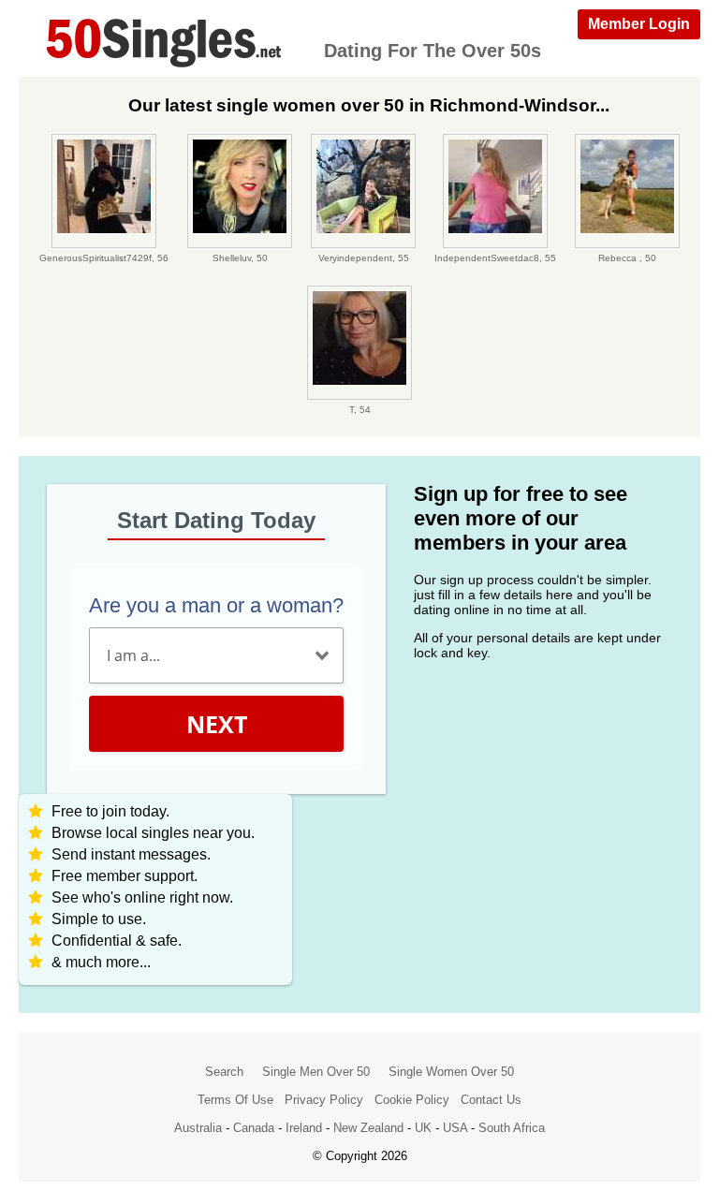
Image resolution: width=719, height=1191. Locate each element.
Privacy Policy (324, 1100)
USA (455, 1128)
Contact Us (491, 1100)
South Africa (511, 1128)
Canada (253, 1128)
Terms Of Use (235, 1100)
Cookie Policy (411, 1100)
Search (224, 1072)
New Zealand (368, 1128)
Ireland (304, 1128)
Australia (198, 1128)
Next (216, 724)
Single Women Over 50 (451, 1072)
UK (423, 1128)
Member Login (639, 24)
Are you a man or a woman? (216, 605)
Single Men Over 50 (316, 1072)
